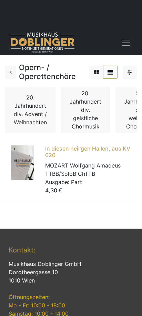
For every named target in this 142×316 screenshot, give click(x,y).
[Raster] (96, 72)
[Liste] (110, 72)
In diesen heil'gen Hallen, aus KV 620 (87, 152)
